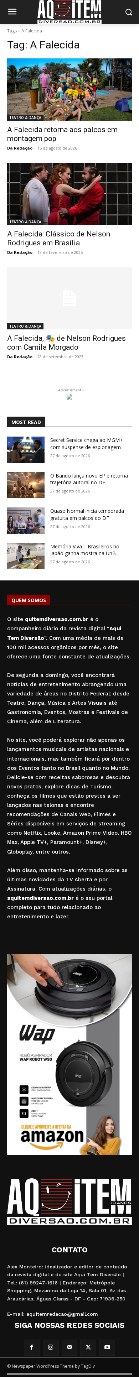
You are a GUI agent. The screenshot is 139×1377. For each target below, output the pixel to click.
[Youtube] (107, 1348)
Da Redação (19, 148)
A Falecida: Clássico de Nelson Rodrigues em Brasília (58, 238)
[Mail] (70, 1348)
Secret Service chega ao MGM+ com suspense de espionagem (86, 443)
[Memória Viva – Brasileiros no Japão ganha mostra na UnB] (26, 556)
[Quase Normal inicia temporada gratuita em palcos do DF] (26, 520)
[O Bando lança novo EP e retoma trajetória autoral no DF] (26, 485)
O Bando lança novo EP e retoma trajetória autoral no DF (89, 479)
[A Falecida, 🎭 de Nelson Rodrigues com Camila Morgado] (69, 298)
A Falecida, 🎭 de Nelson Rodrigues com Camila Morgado (66, 342)
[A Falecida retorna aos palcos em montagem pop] (69, 89)
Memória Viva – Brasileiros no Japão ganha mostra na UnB (84, 550)
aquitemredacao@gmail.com (62, 1314)
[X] (88, 1348)
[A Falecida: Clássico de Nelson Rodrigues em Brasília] (69, 194)
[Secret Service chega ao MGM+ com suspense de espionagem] (26, 450)
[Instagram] (51, 1348)
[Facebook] (32, 1348)
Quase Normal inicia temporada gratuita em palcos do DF (87, 514)
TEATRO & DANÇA (25, 117)
